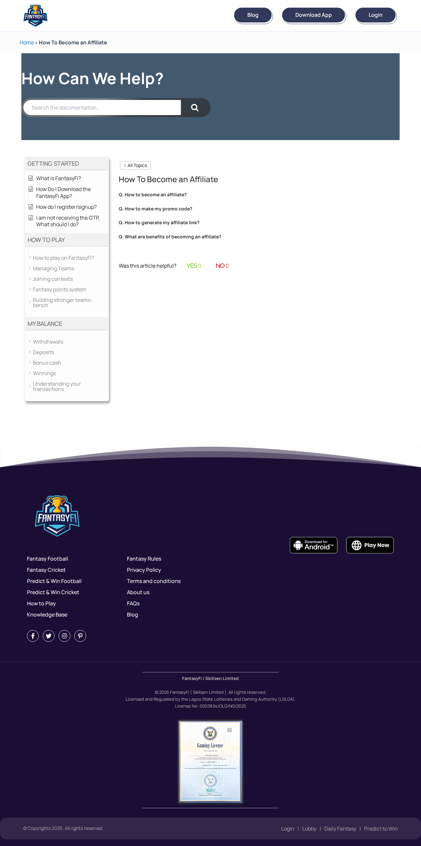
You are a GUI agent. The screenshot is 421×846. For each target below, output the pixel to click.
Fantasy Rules (144, 558)
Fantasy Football (47, 558)
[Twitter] (49, 636)
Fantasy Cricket (46, 569)
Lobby (309, 828)
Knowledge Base (47, 614)
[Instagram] (64, 636)
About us (138, 592)
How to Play (41, 603)
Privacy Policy (144, 569)
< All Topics (135, 165)
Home (27, 42)
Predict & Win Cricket (53, 592)
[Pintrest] (80, 636)
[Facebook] (33, 636)
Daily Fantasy (340, 828)
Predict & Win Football (54, 581)
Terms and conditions (154, 581)
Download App (313, 15)
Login (376, 15)
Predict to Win (381, 828)
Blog (253, 15)
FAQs (133, 603)
